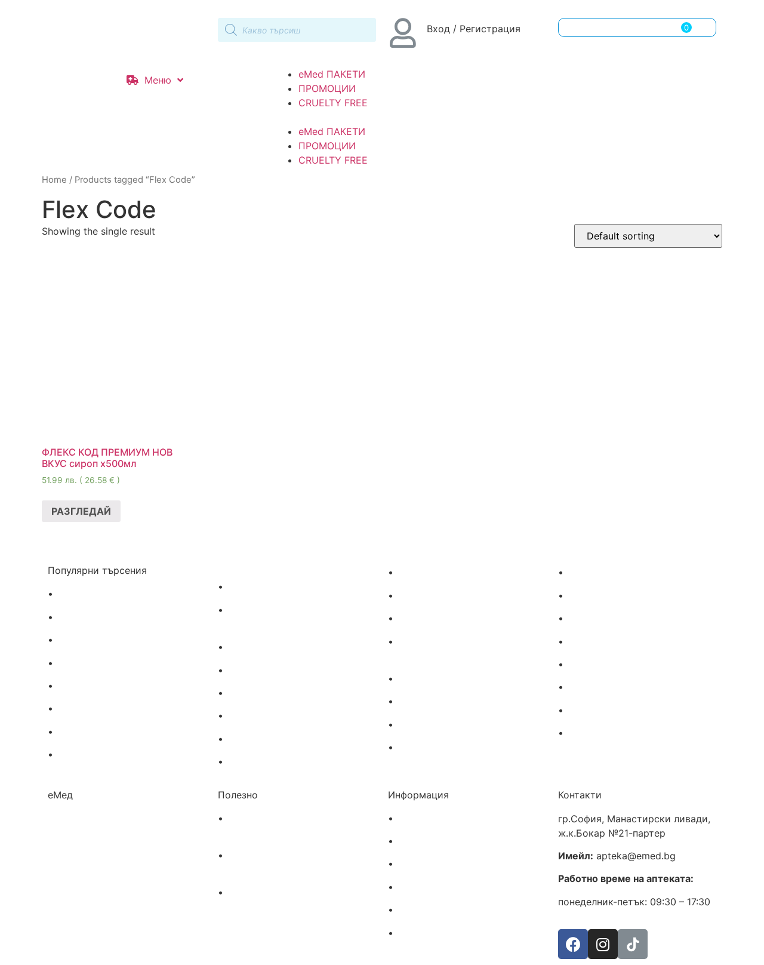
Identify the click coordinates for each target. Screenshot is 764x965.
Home (54, 179)
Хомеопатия (595, 687)
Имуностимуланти (609, 573)
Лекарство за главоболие (116, 617)
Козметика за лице (441, 702)
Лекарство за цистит (276, 716)
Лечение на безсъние (446, 619)
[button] (382, 117)
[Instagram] (603, 944)
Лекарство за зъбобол (109, 640)
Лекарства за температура (120, 709)
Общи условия (430, 887)
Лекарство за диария (277, 739)
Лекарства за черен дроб (286, 647)
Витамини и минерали (618, 596)
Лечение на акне (435, 573)
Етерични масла (604, 665)
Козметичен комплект (448, 748)
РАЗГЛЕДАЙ (81, 511)
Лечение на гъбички (443, 596)
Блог (407, 933)
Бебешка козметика (613, 642)
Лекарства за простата (281, 671)
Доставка (419, 819)
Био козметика (602, 733)
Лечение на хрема (98, 732)
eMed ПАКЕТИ (331, 74)
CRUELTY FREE (333, 103)
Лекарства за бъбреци (279, 693)
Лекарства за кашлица (110, 755)
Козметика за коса (440, 679)
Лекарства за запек (272, 762)
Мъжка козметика (439, 725)
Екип (407, 841)
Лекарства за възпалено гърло (129, 686)
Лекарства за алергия (108, 594)
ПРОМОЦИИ (327, 88)
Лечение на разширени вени (293, 587)
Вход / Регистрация (473, 29)
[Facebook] (573, 944)
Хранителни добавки (615, 711)
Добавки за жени (607, 619)
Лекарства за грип (100, 663)
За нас (411, 864)
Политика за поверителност (463, 910)
